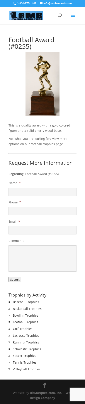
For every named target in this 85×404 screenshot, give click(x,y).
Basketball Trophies (27, 309)
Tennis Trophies (24, 362)
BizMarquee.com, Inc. (46, 393)
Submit (15, 279)
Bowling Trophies (25, 315)
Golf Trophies (22, 329)
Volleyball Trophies (27, 369)
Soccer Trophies (24, 356)
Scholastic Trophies (27, 349)
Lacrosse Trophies (26, 335)
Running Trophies (26, 342)
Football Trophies (25, 322)
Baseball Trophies (26, 302)
